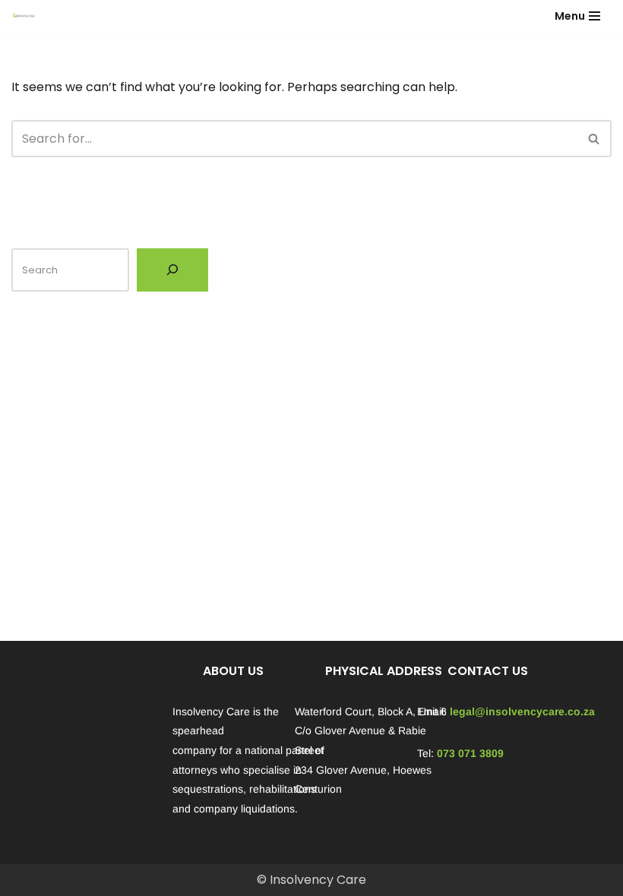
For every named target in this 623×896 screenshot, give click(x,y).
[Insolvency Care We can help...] (23, 16)
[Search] (594, 138)
